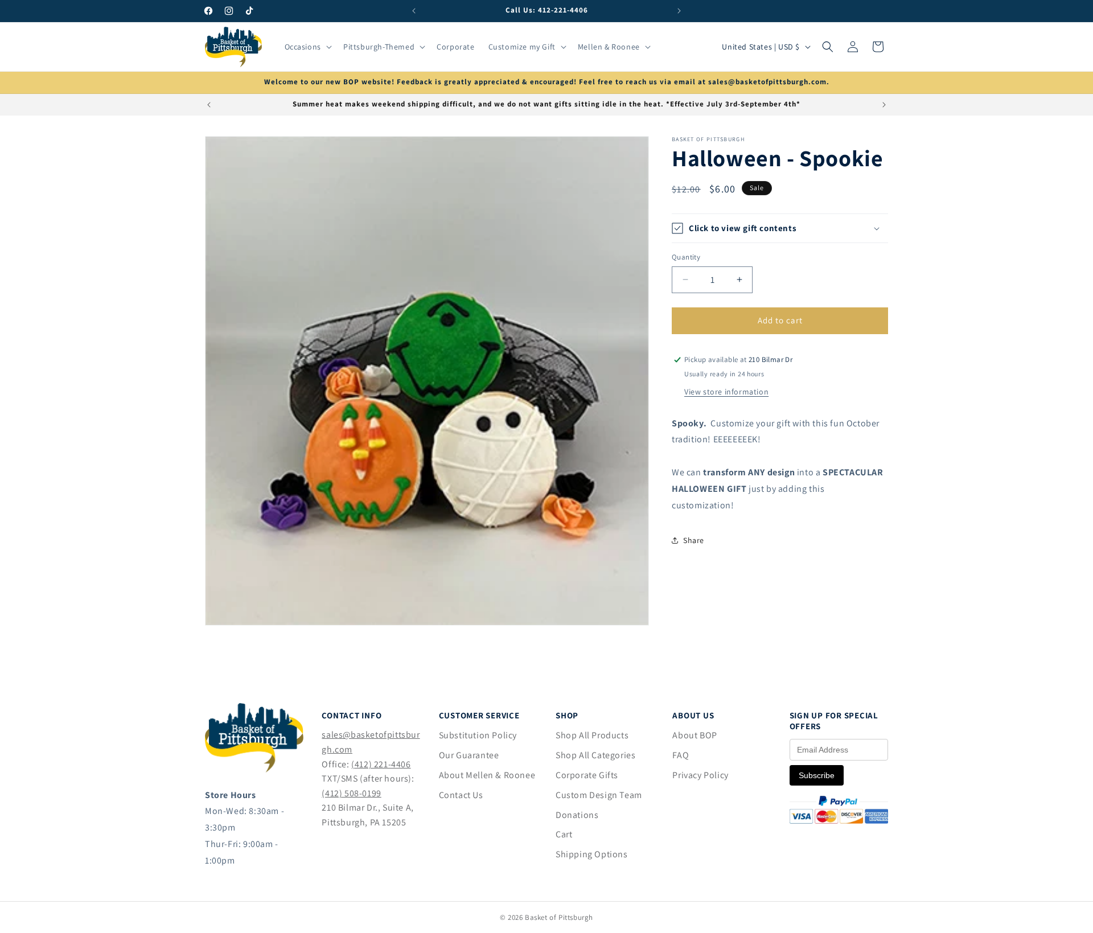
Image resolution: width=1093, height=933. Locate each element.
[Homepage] (254, 769)
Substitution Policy (478, 735)
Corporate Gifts (587, 775)
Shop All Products (592, 735)
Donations (577, 815)
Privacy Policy (700, 775)
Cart (564, 834)
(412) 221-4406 (380, 764)
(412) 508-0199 (351, 793)
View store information (726, 392)
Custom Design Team (599, 795)
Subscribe (817, 775)
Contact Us (461, 795)
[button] (307, 47)
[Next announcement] (679, 11)
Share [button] (693, 540)
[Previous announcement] (413, 11)
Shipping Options (592, 854)
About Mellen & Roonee (487, 775)
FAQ (680, 755)
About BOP (694, 735)
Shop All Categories (595, 755)
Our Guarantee (469, 755)
